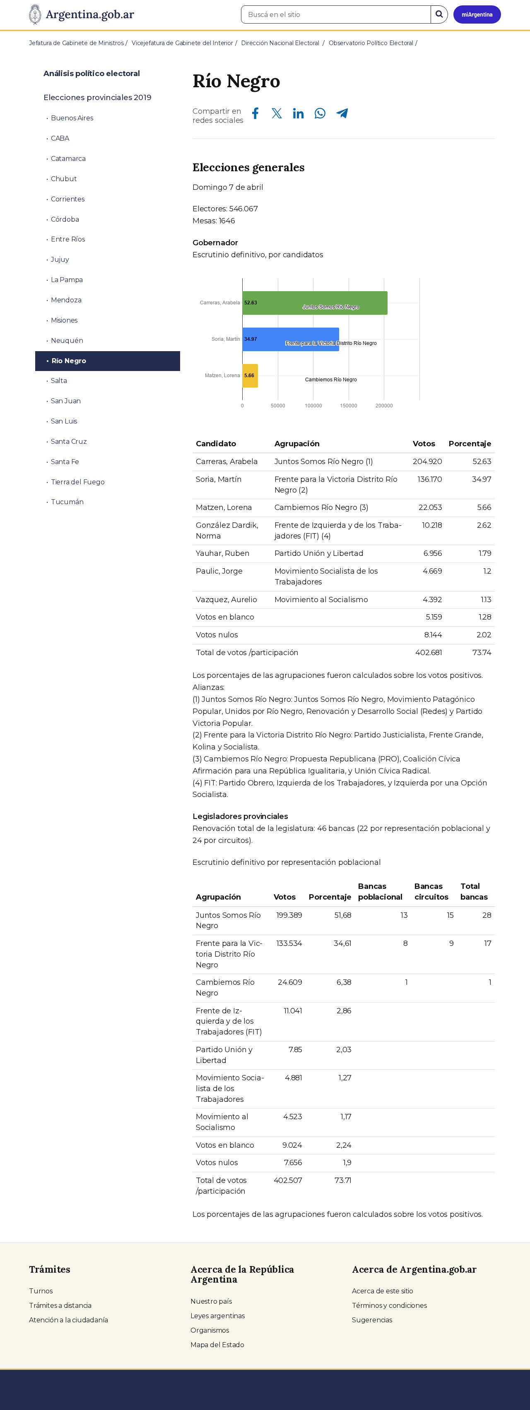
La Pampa (67, 280)
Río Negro (69, 361)
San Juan (66, 401)
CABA (60, 138)
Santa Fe (65, 462)
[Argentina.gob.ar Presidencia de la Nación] (81, 15)
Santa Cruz (69, 441)
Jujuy (60, 259)
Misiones (64, 320)
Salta (59, 381)
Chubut (64, 179)
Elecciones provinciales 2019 (97, 97)
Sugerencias (372, 1320)
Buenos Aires (72, 118)
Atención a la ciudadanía (68, 1320)
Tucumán (67, 502)
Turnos (41, 1291)
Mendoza (66, 300)
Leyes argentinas (217, 1316)
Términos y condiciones (389, 1305)
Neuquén (67, 341)
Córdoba (65, 219)
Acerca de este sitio (382, 1291)
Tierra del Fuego (78, 482)
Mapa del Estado (217, 1345)
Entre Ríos (68, 239)
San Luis (64, 421)
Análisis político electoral (91, 73)
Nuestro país (211, 1301)
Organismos (209, 1330)
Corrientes (67, 199)
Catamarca (68, 159)
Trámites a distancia (60, 1305)
